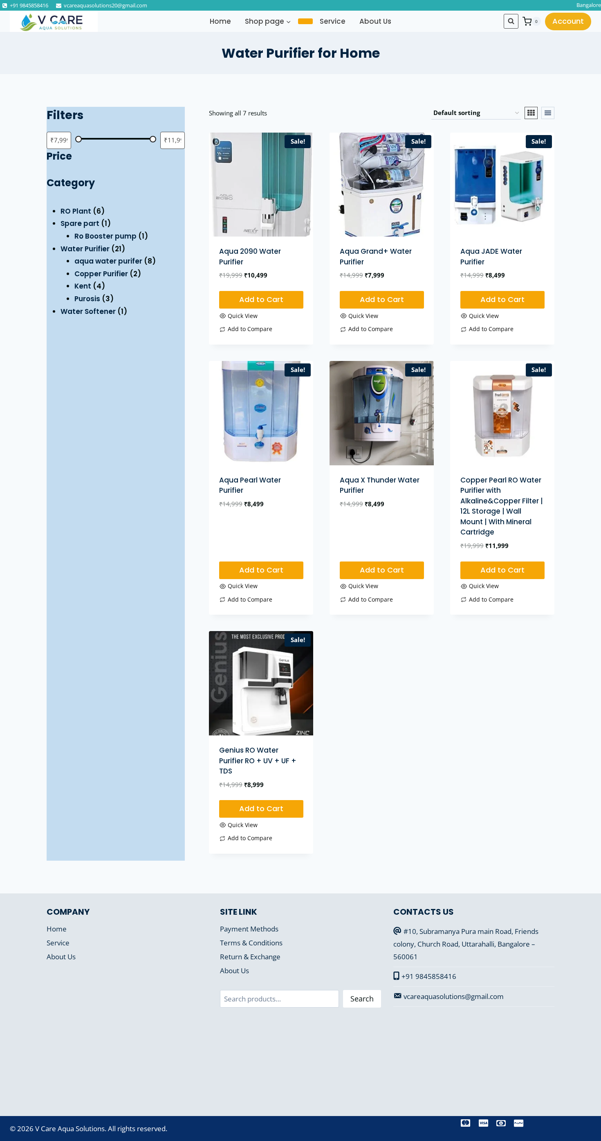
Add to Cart (261, 299)
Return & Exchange (250, 956)
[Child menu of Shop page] (305, 21)
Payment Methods (249, 929)
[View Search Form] (511, 21)
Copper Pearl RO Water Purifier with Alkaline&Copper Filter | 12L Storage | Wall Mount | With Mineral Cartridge (501, 506)
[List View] (547, 113)
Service (332, 21)
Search (362, 998)
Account (568, 21)
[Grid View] (531, 113)
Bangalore (588, 5)
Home (220, 21)
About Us (375, 21)
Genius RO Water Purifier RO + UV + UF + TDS (257, 760)
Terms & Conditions (251, 942)
